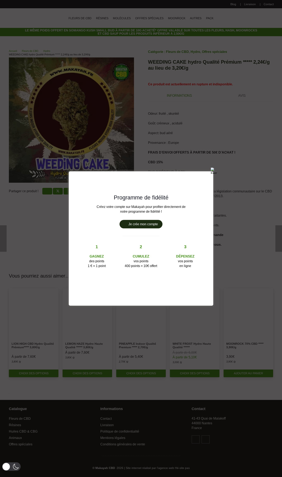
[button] (11, 466)
